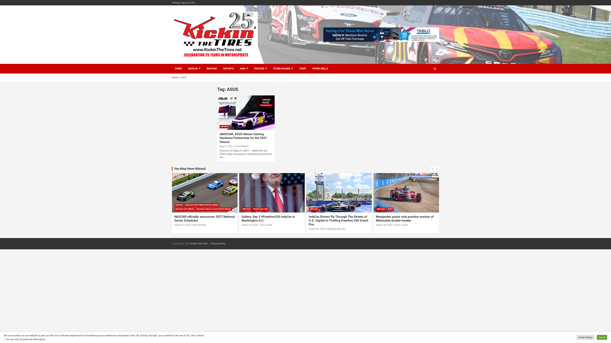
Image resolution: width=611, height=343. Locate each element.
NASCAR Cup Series (184, 209)
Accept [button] (602, 337)
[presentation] (432, 168)
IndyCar (212, 68)
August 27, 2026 (182, 225)
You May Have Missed (190, 169)
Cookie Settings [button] (585, 337)
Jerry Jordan (266, 225)
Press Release (242, 146)
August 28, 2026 (384, 225)
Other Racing (281, 68)
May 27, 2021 (226, 146)
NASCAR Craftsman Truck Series (202, 205)
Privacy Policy (218, 243)
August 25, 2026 (317, 229)
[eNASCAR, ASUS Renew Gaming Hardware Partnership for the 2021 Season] (246, 112)
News (390, 209)
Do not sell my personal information (26, 339)
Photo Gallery (260, 209)
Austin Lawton (401, 225)
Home (178, 68)
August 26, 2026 (250, 225)
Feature (259, 68)
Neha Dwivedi (199, 225)
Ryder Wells (320, 68)
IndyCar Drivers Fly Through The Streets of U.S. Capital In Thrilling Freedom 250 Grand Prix (338, 220)
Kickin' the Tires (199, 243)
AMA (242, 68)
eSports (228, 68)
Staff (302, 68)
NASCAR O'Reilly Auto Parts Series (214, 209)
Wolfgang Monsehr (336, 229)
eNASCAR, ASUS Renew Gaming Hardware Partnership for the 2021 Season (243, 138)
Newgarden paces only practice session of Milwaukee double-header (405, 218)
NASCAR (193, 68)
